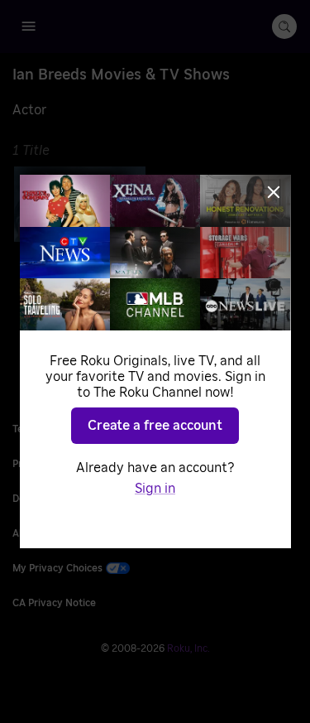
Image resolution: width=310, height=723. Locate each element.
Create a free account (155, 425)
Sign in (155, 488)
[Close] (273, 192)
